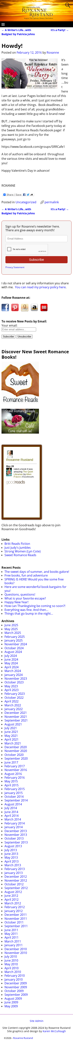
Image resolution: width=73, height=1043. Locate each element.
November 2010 (15, 953)
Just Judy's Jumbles (17, 548)
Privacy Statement (14, 267)
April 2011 (11, 937)
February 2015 (14, 789)
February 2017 (14, 766)
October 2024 (14, 648)
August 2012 (13, 892)
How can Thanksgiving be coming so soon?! (34, 606)
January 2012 (13, 911)
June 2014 (11, 812)
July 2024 (10, 656)
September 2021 (16, 720)
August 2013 (13, 846)
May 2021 (11, 736)
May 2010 (11, 964)
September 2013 (16, 842)
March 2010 (12, 972)
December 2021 (15, 713)
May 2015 (11, 781)
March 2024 (12, 671)
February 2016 (14, 777)
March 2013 (12, 865)
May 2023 (11, 686)
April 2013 (11, 861)
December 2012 (15, 876)
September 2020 (16, 758)
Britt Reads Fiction (17, 544)
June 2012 (11, 896)
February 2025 (14, 637)
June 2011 (11, 930)
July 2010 (10, 956)
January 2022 (13, 709)
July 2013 (10, 850)
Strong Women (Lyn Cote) (22, 551)
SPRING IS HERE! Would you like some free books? (34, 581)
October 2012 (14, 884)
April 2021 (11, 739)
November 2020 (15, 751)
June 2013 (11, 854)
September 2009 (16, 995)
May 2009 (11, 1006)
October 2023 (14, 682)
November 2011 (15, 919)
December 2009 (15, 983)
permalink (52, 202)
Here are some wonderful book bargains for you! (35, 589)
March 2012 (12, 903)
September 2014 (16, 800)
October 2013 (14, 838)
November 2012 (15, 880)
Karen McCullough (54, 1031)
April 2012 (11, 899)
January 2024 (13, 675)
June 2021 (11, 732)
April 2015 (11, 785)
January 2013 (13, 873)
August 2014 (13, 804)
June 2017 (11, 762)
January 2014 (13, 827)
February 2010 (14, 976)
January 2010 (13, 979)
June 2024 (11, 659)
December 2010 (15, 949)
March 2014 (12, 819)
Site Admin (36, 1021)
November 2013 (15, 835)
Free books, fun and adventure (26, 575)
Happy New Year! (16, 602)
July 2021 (10, 728)
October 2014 (14, 797)
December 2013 (15, 831)
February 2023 (14, 694)
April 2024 (11, 667)
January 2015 (13, 793)
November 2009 (15, 987)
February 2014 (14, 823)
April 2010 (11, 968)
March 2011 (12, 941)
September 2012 (16, 888)
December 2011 (15, 915)
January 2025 (13, 640)
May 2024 (11, 663)
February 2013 (14, 869)
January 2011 (13, 945)
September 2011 (16, 926)
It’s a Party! (60, 30)
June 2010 (11, 960)
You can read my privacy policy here (40, 287)
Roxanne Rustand (23, 1038)
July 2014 (10, 808)
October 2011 (14, 922)
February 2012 (14, 907)
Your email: (9, 325)
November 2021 (15, 717)
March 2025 (12, 633)
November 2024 (15, 644)
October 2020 (14, 755)
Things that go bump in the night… (28, 613)
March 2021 (12, 743)
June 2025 (11, 625)
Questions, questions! (19, 594)
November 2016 (15, 770)
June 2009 (11, 1002)
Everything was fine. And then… (26, 610)
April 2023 (11, 690)
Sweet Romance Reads (20, 555)
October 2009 (14, 991)
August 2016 (13, 774)
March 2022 (12, 705)
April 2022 (11, 701)
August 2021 (13, 724)
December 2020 (15, 747)
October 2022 (14, 698)
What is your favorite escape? (25, 598)
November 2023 (15, 678)
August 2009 (13, 998)
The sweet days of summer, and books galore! (36, 572)
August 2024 (13, 652)
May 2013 (11, 857)
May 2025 (11, 629)
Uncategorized (26, 202)
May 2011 (11, 934)
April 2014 (11, 816)
